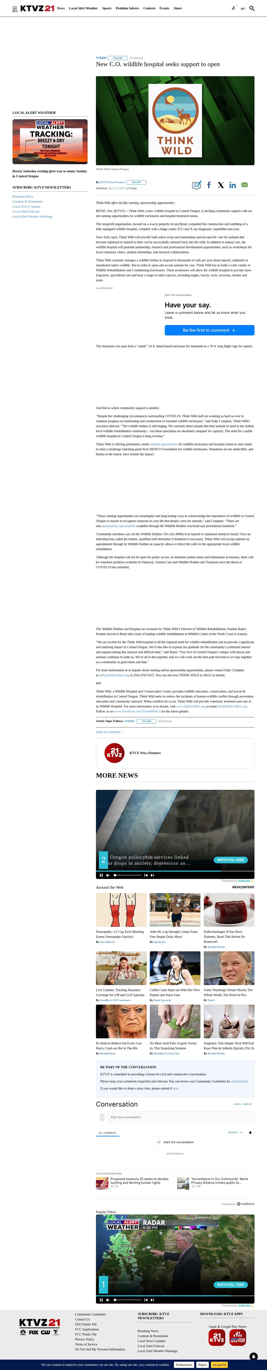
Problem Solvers (127, 8)
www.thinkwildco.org (190, 706)
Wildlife (130, 721)
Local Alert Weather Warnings (32, 216)
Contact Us (82, 1319)
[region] (175, 1154)
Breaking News (23, 196)
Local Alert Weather (83, 8)
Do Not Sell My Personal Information (100, 1349)
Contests (149, 8)
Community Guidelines (90, 1314)
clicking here (239, 1081)
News (61, 8)
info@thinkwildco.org (232, 706)
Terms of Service (86, 1344)
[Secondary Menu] (18, 8)
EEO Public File (86, 1324)
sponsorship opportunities (119, 526)
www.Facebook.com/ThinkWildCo (137, 711)
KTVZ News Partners (112, 182)
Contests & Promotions (28, 201)
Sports (106, 8)
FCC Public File (86, 1334)
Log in (237, 1104)
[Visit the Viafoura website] (245, 1204)
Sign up (247, 1104)
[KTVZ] (37, 8)
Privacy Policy (84, 1339)
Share (178, 8)
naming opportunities (164, 444)
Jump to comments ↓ (109, 732)
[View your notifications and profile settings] (250, 1132)
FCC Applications (87, 1329)
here (175, 1088)
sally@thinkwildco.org (114, 675)
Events (164, 8)
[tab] (107, 1132)
